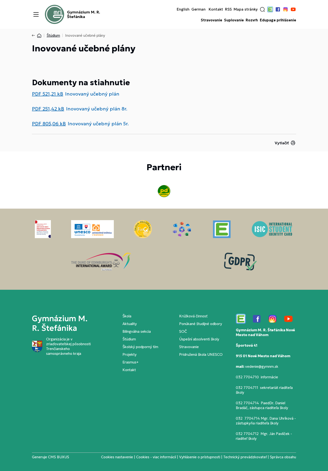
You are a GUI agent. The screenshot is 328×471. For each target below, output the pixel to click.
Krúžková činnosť (193, 316)
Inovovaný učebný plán (92, 94)
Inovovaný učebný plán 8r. (96, 109)
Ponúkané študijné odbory (200, 323)
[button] (262, 9)
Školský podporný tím (140, 346)
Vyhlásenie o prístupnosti (199, 457)
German (198, 9)
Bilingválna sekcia (136, 331)
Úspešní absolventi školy (199, 339)
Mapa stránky (246, 9)
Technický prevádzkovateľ (245, 457)
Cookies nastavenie (117, 457)
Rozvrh (252, 20)
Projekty (129, 354)
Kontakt (216, 9)
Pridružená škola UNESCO (201, 354)
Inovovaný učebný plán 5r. (98, 124)
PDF (47, 94)
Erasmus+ (130, 362)
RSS (228, 9)
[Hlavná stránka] (39, 35)
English (183, 9)
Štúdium (53, 35)
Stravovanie (211, 20)
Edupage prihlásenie (278, 20)
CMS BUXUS (58, 457)
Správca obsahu (283, 457)
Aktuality (129, 323)
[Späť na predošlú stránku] (34, 35)
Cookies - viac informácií (156, 457)
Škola (126, 316)
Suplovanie (234, 20)
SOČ (183, 331)
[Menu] (36, 14)
